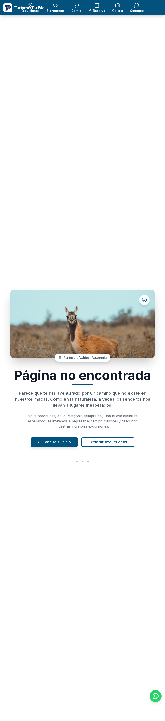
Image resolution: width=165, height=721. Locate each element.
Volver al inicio (57, 442)
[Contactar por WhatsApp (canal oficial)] (156, 696)
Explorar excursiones (108, 442)
